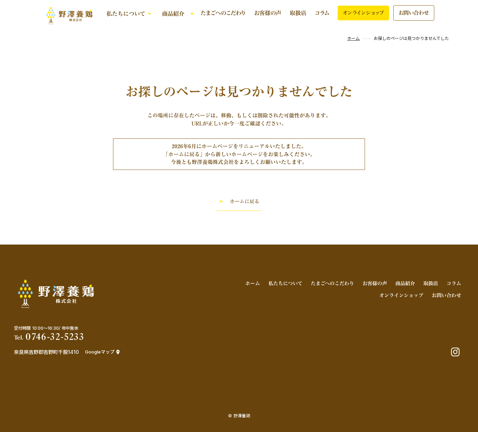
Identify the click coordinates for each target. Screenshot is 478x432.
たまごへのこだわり (223, 13)
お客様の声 (267, 13)
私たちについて (125, 13)
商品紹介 (173, 13)
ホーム (353, 38)
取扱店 (298, 13)
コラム (322, 13)
